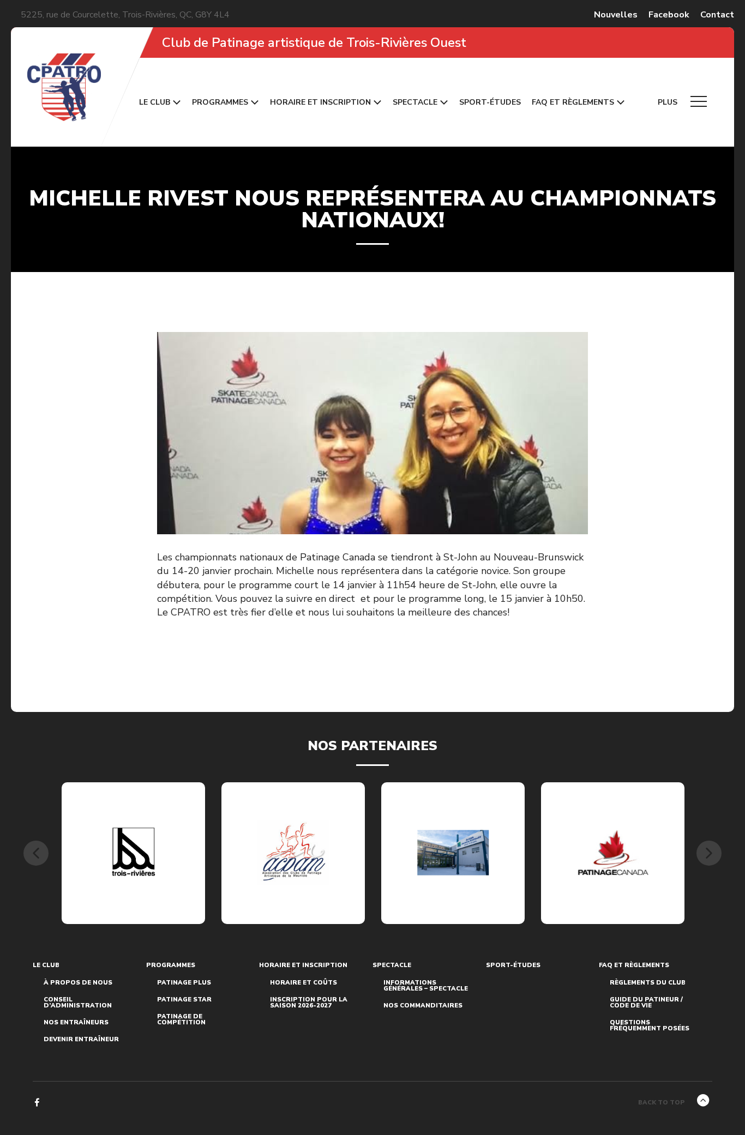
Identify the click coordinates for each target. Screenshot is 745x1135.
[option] (133, 853)
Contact (717, 14)
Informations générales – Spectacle (425, 986)
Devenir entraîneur (81, 1039)
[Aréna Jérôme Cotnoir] (453, 853)
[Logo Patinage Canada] (613, 853)
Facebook (668, 14)
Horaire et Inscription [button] (320, 102)
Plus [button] (669, 102)
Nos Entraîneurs (76, 1022)
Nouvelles (616, 14)
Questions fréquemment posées (649, 1025)
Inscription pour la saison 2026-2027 (308, 1003)
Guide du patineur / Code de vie (646, 1003)
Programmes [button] (220, 102)
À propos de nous (78, 983)
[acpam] (293, 853)
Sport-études (490, 102)
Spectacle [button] (415, 102)
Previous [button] (36, 853)
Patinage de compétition (181, 1019)
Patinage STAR (184, 1000)
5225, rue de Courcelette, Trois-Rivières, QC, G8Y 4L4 (125, 14)
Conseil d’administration (78, 1003)
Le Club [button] (154, 102)
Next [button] (709, 853)
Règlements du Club (648, 983)
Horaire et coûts (303, 983)
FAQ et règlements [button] (573, 102)
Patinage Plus (184, 983)
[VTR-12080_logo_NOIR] (134, 853)
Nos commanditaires (422, 1006)
